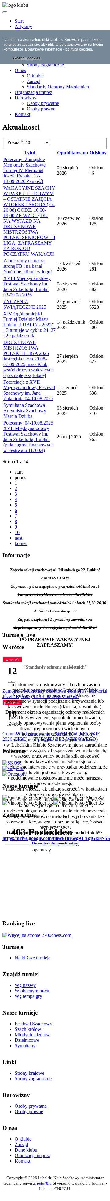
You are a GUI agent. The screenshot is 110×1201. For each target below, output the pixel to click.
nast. (19, 537)
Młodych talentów (32, 1034)
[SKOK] (11, 762)
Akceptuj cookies (26, 58)
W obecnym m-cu (32, 990)
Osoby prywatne (43, 103)
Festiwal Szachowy (33, 1023)
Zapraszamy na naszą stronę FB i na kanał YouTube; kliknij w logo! (27, 266)
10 (17, 532)
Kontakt (22, 114)
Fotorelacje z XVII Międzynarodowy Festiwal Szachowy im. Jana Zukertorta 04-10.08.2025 (29, 390)
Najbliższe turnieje (32, 957)
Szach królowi (28, 1029)
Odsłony (98, 152)
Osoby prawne (41, 108)
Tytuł (29, 152)
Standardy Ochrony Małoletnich (58, 86)
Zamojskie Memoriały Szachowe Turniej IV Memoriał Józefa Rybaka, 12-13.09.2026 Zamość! (54, 693)
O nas (20, 70)
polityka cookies (78, 49)
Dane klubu (26, 1150)
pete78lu (44, 1183)
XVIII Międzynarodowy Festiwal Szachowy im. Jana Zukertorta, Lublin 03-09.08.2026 (27, 286)
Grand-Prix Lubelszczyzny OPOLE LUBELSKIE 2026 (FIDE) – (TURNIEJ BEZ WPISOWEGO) (51, 736)
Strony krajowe (29, 1073)
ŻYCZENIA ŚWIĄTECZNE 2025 (24, 304)
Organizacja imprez (33, 92)
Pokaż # (15, 142)
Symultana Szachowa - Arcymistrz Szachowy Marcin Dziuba (25, 411)
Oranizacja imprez (32, 1155)
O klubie (35, 75)
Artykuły (23, 26)
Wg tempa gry (28, 996)
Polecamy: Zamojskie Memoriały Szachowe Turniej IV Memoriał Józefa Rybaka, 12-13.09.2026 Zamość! (24, 170)
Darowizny (25, 97)
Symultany (25, 1045)
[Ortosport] (14, 773)
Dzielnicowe (27, 1040)
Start (19, 20)
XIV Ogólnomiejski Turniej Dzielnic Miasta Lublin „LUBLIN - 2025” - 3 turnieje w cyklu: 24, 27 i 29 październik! (29, 324)
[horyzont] (13, 768)
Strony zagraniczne (45, 64)
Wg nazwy (25, 985)
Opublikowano (72, 152)
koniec (21, 543)
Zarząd (33, 81)
